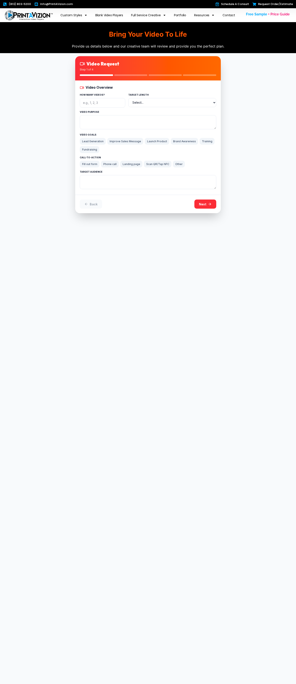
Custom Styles (71, 15)
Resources (201, 15)
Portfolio (180, 15)
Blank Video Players (109, 15)
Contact (229, 15)
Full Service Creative (146, 15)
